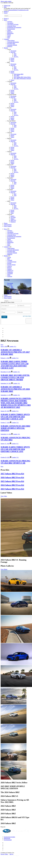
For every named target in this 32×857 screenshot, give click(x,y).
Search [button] (5, 13)
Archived (9, 276)
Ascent (9, 257)
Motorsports (10, 33)
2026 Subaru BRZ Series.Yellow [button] (14, 782)
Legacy (12, 216)
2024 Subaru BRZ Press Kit (12, 485)
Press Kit (13, 52)
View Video (4, 496)
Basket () (6, 11)
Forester (9, 263)
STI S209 (13, 217)
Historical (9, 31)
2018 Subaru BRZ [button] (8, 823)
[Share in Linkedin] (5, 328)
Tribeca (12, 219)
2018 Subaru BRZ (18, 74)
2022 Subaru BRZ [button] (8, 806)
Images (12, 59)
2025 (15, 113)
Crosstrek (9, 260)
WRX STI (13, 220)
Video (12, 213)
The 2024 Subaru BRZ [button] (10, 792)
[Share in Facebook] (5, 330)
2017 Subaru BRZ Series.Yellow (22, 77)
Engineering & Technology (14, 27)
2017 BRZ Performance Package (22, 78)
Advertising (10, 23)
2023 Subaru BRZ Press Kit (12, 489)
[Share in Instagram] (5, 336)
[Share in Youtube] (5, 332)
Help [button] (5, 7)
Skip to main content (6, 1)
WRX (8, 275)
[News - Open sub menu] (8, 229)
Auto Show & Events (12, 24)
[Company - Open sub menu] (10, 247)
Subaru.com (7, 5)
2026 (15, 55)
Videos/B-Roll (7, 224)
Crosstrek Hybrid (11, 261)
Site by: (11, 854)
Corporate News (11, 26)
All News (9, 21)
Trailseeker (10, 272)
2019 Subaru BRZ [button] (8, 814)
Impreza (9, 267)
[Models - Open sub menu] (9, 256)
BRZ (8, 259)
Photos (5, 223)
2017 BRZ (16, 75)
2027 (15, 53)
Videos (12, 61)
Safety (9, 36)
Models (6, 48)
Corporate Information (13, 42)
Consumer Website (12, 45)
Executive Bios (11, 43)
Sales (8, 37)
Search (2, 15)
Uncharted (10, 273)
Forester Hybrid (11, 264)
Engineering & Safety (9, 837)
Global (9, 30)
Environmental (11, 29)
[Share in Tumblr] (4, 334)
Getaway (9, 266)
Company (6, 39)
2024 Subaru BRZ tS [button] (9, 796)
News (5, 20)
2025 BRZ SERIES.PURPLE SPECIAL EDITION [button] (13, 787)
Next (2, 344)
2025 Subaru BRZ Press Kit (12, 481)
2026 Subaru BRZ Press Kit (12, 477)
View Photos (4, 569)
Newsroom (13, 50)
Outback (9, 269)
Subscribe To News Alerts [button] (7, 302)
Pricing (9, 34)
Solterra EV (10, 270)
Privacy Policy (4, 854)
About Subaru (11, 40)
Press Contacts (7, 226)
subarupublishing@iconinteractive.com (18, 10)
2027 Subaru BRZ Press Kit (12, 474)
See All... (16, 56)
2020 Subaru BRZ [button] (8, 810)
